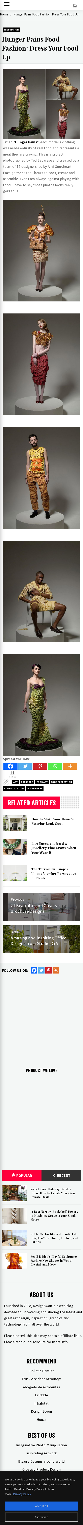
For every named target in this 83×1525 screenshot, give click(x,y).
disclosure (38, 1342)
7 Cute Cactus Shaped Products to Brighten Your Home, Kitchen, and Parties (54, 1238)
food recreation (61, 781)
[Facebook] (10, 766)
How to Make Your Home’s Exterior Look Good (52, 821)
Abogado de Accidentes (41, 1387)
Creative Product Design (41, 1469)
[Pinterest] (40, 766)
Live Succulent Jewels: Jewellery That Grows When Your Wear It (53, 848)
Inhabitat (41, 1403)
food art (42, 781)
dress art (27, 781)
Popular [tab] (24, 1175)
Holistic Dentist (41, 1370)
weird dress (34, 788)
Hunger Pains (26, 142)
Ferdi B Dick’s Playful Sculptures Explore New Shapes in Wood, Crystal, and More (54, 1260)
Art (15, 781)
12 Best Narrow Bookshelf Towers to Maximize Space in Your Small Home (54, 1215)
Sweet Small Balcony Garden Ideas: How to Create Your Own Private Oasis (52, 1193)
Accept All (41, 1506)
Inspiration (11, 29)
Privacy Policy (22, 1494)
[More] (70, 766)
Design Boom (41, 1411)
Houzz (42, 1419)
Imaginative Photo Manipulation (41, 1445)
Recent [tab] (63, 1175)
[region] (41, 1498)
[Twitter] (25, 766)
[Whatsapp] (55, 766)
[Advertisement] (41, 1017)
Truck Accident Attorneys (41, 1378)
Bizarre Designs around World (41, 1461)
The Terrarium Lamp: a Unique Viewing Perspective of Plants (53, 873)
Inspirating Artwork (41, 1453)
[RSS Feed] (56, 970)
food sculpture (14, 788)
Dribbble (41, 1395)
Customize (41, 1517)
